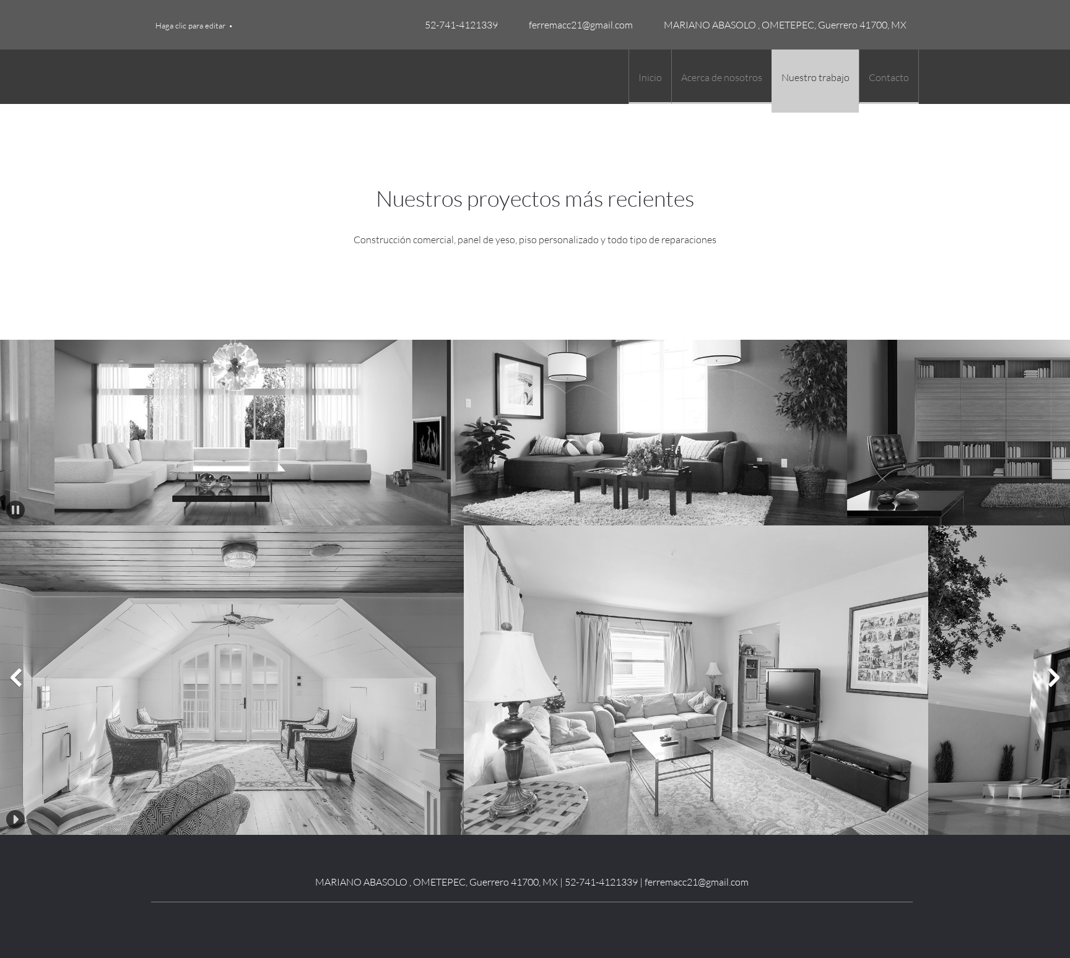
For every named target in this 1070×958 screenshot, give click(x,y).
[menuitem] (650, 77)
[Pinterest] (541, 921)
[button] (207, 432)
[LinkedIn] (522, 921)
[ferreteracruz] (166, 76)
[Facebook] (504, 921)
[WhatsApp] (559, 921)
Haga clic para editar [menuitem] (190, 25)
